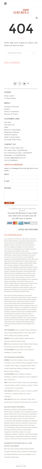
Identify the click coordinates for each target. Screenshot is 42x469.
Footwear (28, 374)
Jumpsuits (23, 365)
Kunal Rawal (8, 347)
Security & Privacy (11, 114)
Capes (17, 365)
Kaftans (19, 368)
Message (8, 188)
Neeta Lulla (14, 338)
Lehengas (8, 394)
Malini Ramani (29, 338)
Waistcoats (13, 368)
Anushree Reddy (18, 347)
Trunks (28, 377)
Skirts (33, 365)
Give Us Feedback (11, 160)
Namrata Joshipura (10, 341)
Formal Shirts (10, 388)
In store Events (10, 98)
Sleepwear (7, 396)
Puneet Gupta (19, 349)
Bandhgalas (34, 382)
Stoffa (20, 352)
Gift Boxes (34, 377)
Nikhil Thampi (21, 341)
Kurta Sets (13, 360)
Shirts (34, 399)
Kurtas (10, 382)
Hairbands (21, 377)
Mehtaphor (7, 352)
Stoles (17, 374)
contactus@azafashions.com (15, 158)
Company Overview (11, 106)
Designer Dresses (32, 363)
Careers (7, 109)
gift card (7, 122)
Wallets (22, 374)
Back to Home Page (12, 62)
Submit (9, 203)
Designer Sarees (23, 360)
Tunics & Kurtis (15, 363)
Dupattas (26, 368)
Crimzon (14, 352)
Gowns (24, 363)
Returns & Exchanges (12, 130)
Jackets (6, 368)
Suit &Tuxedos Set (26, 402)
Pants (28, 365)
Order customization (12, 137)
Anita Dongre (33, 344)
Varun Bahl (28, 333)
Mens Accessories (9, 379)
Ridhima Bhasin (19, 333)
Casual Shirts (19, 388)
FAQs (6, 127)
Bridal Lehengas (15, 371)
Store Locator (9, 96)
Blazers (13, 385)
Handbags (7, 377)
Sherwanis (26, 382)
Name (7, 174)
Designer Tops (9, 365)
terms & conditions (11, 111)
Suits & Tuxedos (21, 385)
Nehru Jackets (17, 382)
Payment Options (11, 135)
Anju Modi (21, 338)
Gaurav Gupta (8, 333)
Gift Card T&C (9, 125)
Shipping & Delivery (11, 132)
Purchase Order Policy (12, 139)
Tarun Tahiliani (20, 330)
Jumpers (34, 402)
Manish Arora (13, 335)
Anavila (26, 335)
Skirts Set (23, 394)
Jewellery (15, 377)
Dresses (29, 391)
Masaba (21, 335)
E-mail (7, 181)
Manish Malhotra (31, 330)
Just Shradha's (28, 349)
